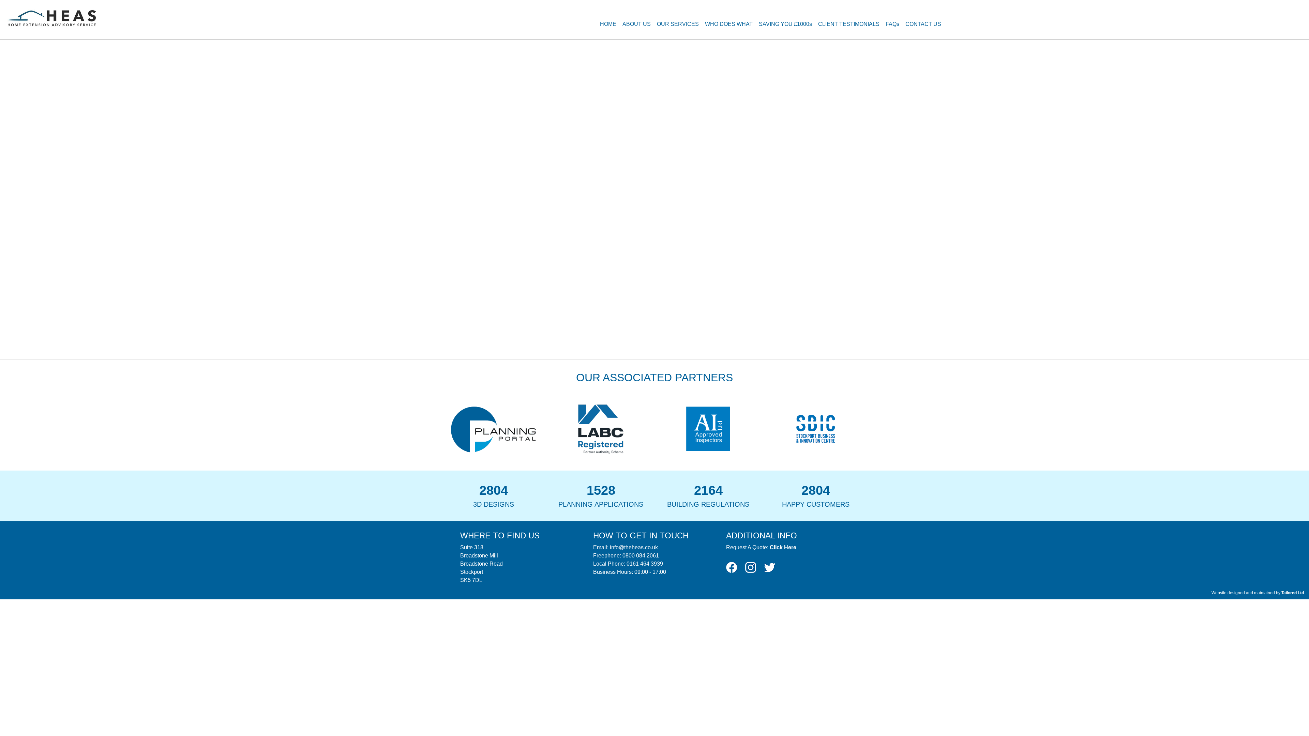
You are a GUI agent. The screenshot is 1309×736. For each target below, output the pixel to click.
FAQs (892, 24)
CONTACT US (923, 24)
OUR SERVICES (678, 24)
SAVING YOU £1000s (785, 24)
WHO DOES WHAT (729, 24)
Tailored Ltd (1292, 593)
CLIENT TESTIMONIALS (848, 24)
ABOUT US (636, 24)
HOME (608, 24)
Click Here (783, 547)
